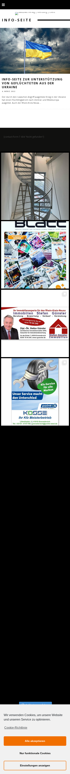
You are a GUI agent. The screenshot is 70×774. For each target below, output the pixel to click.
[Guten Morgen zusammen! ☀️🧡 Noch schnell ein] (35, 597)
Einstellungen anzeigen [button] (35, 765)
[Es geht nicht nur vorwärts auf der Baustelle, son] (35, 186)
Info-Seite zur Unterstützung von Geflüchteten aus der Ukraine (32, 83)
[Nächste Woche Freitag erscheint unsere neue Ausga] (35, 460)
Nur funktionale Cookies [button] (35, 753)
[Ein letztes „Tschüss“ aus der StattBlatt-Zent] (35, 255)
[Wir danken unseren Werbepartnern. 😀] (35, 323)
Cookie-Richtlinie (15, 727)
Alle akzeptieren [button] (35, 740)
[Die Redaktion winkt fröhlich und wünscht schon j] (35, 529)
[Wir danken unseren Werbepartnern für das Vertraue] (35, 392)
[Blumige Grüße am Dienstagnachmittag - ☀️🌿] (35, 666)
